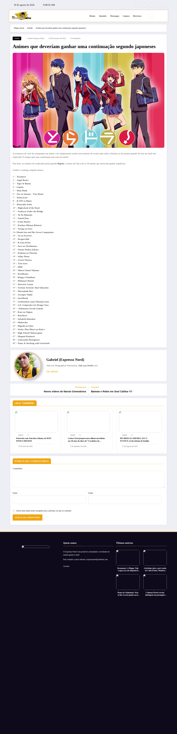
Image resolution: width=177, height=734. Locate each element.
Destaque (114, 16)
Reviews (137, 16)
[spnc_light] (158, 16)
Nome (15, 493)
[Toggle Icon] (163, 16)
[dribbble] (151, 5)
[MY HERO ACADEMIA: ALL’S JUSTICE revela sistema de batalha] (140, 422)
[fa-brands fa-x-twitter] (144, 5)
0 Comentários (75, 38)
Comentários (17, 469)
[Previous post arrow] (14, 390)
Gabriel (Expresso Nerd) (35, 38)
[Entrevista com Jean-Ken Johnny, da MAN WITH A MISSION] (36, 422)
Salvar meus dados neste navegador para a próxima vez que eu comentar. (44, 511)
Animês (103, 16)
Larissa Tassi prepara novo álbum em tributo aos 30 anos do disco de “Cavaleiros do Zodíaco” (86, 439)
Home (92, 16)
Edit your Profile (86, 365)
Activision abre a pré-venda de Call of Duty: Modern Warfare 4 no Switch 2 (155, 569)
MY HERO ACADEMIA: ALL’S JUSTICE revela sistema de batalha (134, 439)
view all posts (52, 371)
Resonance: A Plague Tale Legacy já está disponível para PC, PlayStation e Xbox (127, 569)
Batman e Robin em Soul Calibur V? (111, 391)
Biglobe (60, 163)
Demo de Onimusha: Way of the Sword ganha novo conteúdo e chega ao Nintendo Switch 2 (128, 594)
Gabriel (20, 435)
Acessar (66, 566)
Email (90, 493)
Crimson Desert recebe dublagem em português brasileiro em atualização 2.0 (155, 594)
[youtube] (164, 5)
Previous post (80, 387)
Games (126, 16)
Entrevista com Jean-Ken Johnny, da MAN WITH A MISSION (33, 439)
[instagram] (157, 5)
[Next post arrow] (163, 390)
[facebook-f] (137, 5)
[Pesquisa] (150, 15)
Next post (95, 387)
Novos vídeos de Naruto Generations (65, 391)
